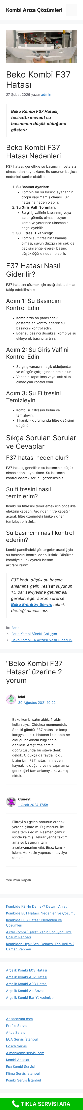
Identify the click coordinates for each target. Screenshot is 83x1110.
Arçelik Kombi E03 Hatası (26, 970)
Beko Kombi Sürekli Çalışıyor (34, 634)
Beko (15, 628)
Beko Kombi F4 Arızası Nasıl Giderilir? (41, 640)
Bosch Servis (16, 1046)
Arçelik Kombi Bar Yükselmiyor (30, 998)
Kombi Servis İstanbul (23, 1080)
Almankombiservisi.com (25, 1053)
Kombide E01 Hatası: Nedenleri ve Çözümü (41, 913)
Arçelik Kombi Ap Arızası (25, 991)
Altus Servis (15, 1032)
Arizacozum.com (19, 1019)
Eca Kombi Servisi (20, 1067)
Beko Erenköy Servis (31, 604)
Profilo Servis (16, 1026)
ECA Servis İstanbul (22, 1039)
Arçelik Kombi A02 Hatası (26, 977)
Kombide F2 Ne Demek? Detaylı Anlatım (38, 906)
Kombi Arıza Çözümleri (34, 10)
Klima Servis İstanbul (23, 1073)
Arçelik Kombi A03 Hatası (26, 984)
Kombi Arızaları (18, 1060)
